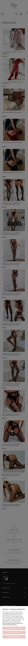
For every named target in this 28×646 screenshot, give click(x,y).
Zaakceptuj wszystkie (14, 636)
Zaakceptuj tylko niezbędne (14, 628)
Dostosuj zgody (14, 632)
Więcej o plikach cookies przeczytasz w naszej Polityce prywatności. (12, 623)
